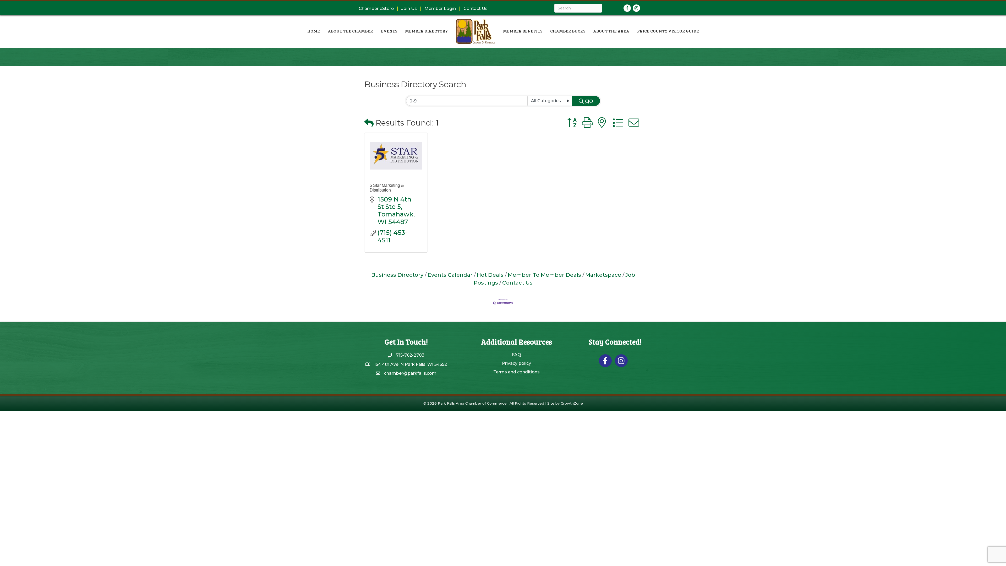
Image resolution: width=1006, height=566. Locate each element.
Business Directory (397, 274)
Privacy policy (516, 363)
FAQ (516, 354)
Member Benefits (522, 31)
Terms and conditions (516, 371)
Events (389, 31)
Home (313, 31)
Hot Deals (490, 274)
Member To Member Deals (544, 274)
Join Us (409, 9)
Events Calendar (450, 274)
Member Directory (426, 31)
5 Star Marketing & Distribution (387, 187)
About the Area (611, 31)
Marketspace (603, 274)
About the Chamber (350, 31)
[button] (369, 123)
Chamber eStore (376, 9)
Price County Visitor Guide (668, 31)
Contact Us (475, 9)
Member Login (440, 9)
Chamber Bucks (567, 31)
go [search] (589, 101)
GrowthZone (572, 403)
